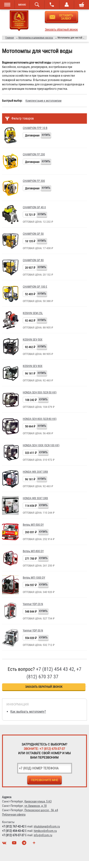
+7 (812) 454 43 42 (55, 669)
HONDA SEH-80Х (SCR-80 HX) (40, 419)
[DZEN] (34, 844)
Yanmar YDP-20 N (33, 604)
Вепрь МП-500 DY (33, 524)
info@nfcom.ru (43, 835)
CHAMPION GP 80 (33, 260)
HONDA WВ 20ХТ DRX (35, 471)
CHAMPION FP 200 (34, 154)
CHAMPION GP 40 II (34, 207)
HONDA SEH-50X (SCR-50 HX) (40, 392)
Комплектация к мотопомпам (43, 100)
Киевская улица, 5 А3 (38, 801)
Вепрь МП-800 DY (33, 551)
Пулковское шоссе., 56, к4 (41, 810)
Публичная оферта (13, 814)
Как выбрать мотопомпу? (28, 712)
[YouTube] (14, 844)
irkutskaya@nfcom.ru (47, 826)
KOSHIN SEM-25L (33, 313)
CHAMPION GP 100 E (35, 286)
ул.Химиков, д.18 (35, 806)
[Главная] (19, 21)
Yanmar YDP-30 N (33, 630)
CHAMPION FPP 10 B (35, 128)
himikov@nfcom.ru (45, 831)
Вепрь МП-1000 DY (34, 577)
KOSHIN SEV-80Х (32, 366)
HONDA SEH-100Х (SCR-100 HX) (41, 445)
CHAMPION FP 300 (34, 180)
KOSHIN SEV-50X (32, 339)
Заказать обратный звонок (61, 29)
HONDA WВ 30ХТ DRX (35, 498)
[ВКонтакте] (4, 844)
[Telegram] (24, 844)
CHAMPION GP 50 (33, 233)
